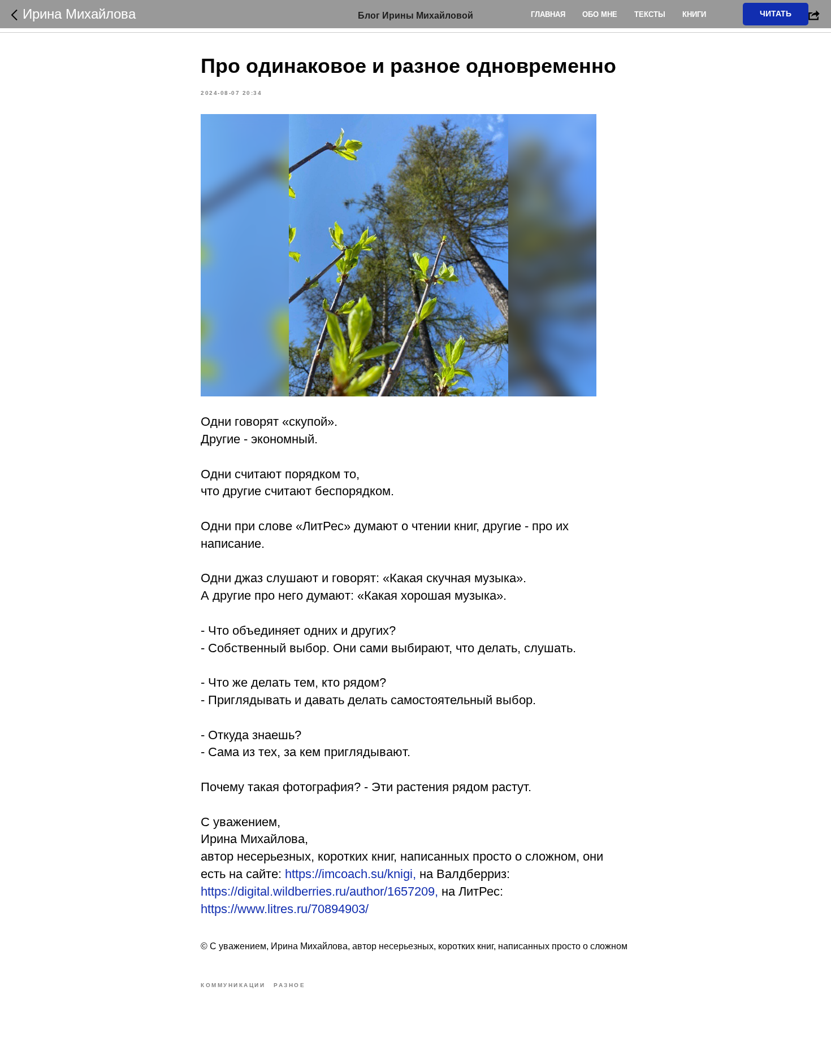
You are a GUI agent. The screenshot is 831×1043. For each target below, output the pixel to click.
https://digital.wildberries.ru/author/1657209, (319, 891)
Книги (694, 14)
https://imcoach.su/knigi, (350, 874)
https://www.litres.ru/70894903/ (285, 909)
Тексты (649, 14)
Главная (548, 14)
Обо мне (599, 14)
